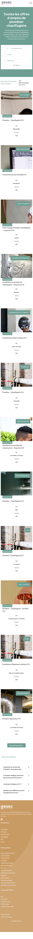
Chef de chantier (5, 858)
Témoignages (4, 837)
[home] (6, 3)
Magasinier (3, 875)
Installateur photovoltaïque (8, 873)
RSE (2, 839)
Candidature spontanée (7, 906)
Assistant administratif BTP (8, 853)
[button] (16, 54)
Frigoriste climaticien (6, 870)
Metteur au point (5, 878)
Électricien (3, 868)
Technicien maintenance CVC (8, 885)
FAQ (2, 896)
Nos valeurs (4, 832)
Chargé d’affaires (5, 855)
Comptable (4, 860)
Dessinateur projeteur (6, 865)
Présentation (4, 829)
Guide (2, 841)
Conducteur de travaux (7, 863)
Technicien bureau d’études (8, 882)
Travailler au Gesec (5, 901)
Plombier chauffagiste (6, 880)
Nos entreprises (5, 834)
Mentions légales (5, 914)
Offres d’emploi (5, 904)
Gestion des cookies (6, 917)
